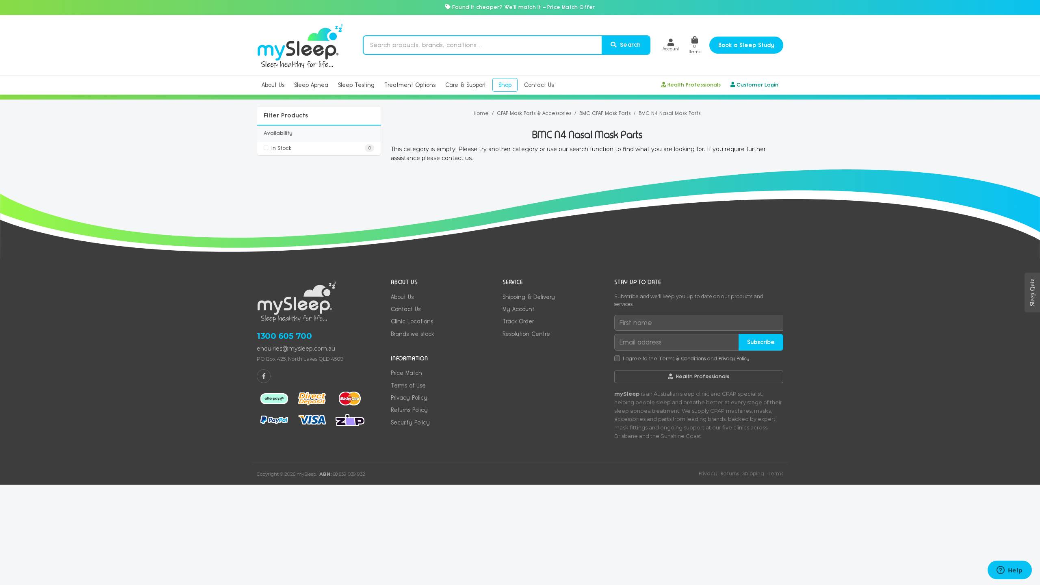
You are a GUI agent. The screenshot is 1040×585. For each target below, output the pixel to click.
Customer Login (757, 85)
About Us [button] (273, 85)
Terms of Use (408, 385)
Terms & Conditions (682, 359)
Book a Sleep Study (746, 45)
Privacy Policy (409, 397)
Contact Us (405, 309)
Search (629, 44)
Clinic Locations (412, 321)
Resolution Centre (526, 334)
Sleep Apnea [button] (311, 85)
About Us (402, 297)
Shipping (753, 473)
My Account (518, 309)
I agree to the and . (687, 359)
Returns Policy (409, 410)
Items (694, 49)
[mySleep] (300, 45)
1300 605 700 (284, 336)
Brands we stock (412, 334)
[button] (671, 45)
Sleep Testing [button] (356, 85)
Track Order (518, 321)
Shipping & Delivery (529, 297)
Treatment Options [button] (410, 85)
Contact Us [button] (539, 85)
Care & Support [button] (465, 85)
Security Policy (410, 422)
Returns (730, 473)
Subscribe (761, 342)
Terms (775, 473)
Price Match (406, 373)
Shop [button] (504, 85)
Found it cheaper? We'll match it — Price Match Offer (523, 7)
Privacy (708, 473)
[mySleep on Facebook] (264, 376)
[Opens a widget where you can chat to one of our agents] (1009, 571)
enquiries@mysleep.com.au (296, 348)
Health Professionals (694, 85)
